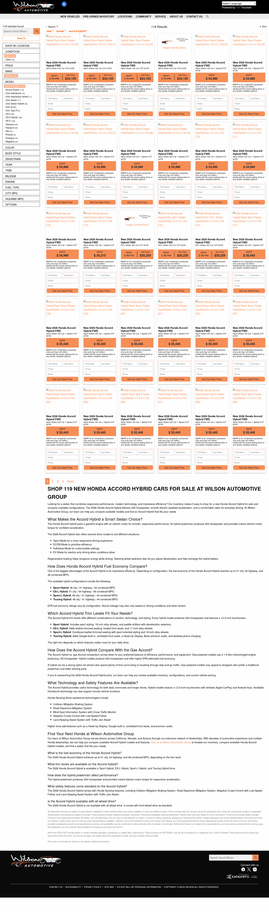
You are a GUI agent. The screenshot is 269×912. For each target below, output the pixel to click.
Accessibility (74, 886)
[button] (64, 4)
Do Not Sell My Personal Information (139, 886)
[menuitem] (22, 56)
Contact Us (56, 886)
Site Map (109, 886)
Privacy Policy (93, 886)
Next (70, 481)
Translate (246, 7)
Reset (20, 38)
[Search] (36, 31)
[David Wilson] (34, 6)
